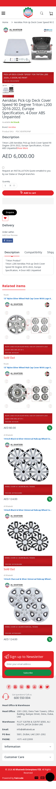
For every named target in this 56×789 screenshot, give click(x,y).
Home (5, 22)
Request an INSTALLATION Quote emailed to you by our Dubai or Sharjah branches (26, 172)
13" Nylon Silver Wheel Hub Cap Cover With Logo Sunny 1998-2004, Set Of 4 (28, 367)
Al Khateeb (8, 435)
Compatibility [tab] (33, 252)
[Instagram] (15, 686)
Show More (22, 148)
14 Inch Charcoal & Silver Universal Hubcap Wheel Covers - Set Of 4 (28, 579)
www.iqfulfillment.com (16, 276)
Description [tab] (11, 252)
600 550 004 (22, 698)
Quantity (6, 181)
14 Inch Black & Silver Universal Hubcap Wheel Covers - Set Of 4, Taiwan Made (28, 510)
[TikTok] (28, 686)
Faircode (18, 778)
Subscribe (28, 672)
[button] (28, 201)
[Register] (45, 13)
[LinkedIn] (21, 686)
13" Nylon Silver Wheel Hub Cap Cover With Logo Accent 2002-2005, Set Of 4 (28, 298)
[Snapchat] (40, 686)
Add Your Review (9, 235)
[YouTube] (34, 686)
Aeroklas (12, 127)
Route (6, 295)
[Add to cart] (49, 427)
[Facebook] (8, 686)
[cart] (52, 13)
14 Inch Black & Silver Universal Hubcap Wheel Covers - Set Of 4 (28, 439)
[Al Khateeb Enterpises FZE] (28, 12)
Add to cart (30, 192)
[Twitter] (47, 686)
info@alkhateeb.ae (26, 729)
